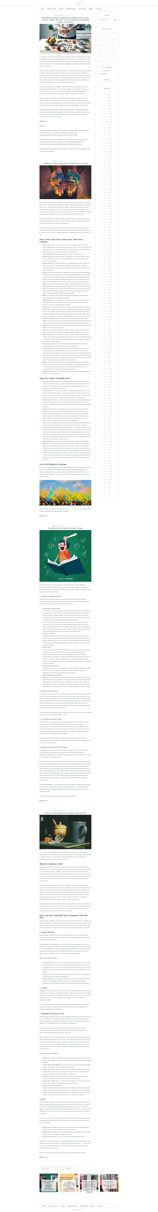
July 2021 (106, 257)
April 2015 (105, 460)
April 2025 (105, 135)
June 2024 (105, 162)
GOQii (79, 2)
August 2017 (106, 384)
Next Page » (68, 1168)
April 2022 (106, 233)
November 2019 (106, 311)
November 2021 (106, 246)
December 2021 (106, 243)
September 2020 (106, 284)
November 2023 (106, 181)
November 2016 (106, 409)
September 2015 (106, 447)
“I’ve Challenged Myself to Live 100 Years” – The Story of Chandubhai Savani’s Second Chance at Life (69, 1186)
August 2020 (106, 287)
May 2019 (106, 327)
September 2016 (106, 414)
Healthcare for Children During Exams (65, 528)
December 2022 (106, 211)
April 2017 (106, 395)
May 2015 (106, 457)
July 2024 (106, 159)
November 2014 (106, 474)
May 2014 (106, 490)
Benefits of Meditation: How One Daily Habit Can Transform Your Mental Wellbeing (107, 56)
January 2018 (106, 371)
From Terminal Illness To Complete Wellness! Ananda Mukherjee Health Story (49, 1185)
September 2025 (106, 121)
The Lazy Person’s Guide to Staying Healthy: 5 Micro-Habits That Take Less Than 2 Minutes (107, 40)
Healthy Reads (73, 509)
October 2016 (106, 411)
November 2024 (106, 149)
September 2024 (106, 154)
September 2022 (106, 219)
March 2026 (106, 105)
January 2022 (106, 241)
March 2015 (106, 463)
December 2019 (106, 308)
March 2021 (106, 268)
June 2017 (106, 390)
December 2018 (106, 341)
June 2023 (106, 195)
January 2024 (106, 176)
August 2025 (106, 124)
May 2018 (106, 360)
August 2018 (106, 352)
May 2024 (105, 165)
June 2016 (106, 422)
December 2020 (106, 276)
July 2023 (106, 192)
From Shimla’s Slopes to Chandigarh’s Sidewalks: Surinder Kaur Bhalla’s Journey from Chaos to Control (89, 1187)
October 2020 (106, 281)
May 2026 (105, 100)
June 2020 (106, 292)
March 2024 (106, 170)
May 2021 (106, 262)
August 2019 (106, 319)
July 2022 (106, 224)
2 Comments (75, 810)
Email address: (107, 70)
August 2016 (106, 417)
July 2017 (106, 387)
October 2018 (106, 346)
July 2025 (106, 127)
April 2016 (105, 428)
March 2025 (106, 138)
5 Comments (76, 525)
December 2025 (106, 113)
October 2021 (106, 249)
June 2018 (106, 357)
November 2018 (106, 344)
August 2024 (106, 157)
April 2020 (106, 298)
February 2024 (105, 173)
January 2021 (106, 273)
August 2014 (106, 482)
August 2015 (106, 449)
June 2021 (106, 260)
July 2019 (106, 322)
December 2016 (106, 406)
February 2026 (105, 108)
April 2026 (105, 102)
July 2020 (106, 289)
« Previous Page (45, 1168)
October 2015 (106, 444)
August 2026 (106, 92)
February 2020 (106, 303)
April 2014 (106, 493)
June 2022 (106, 227)
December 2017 (106, 373)
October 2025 (106, 119)
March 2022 (106, 235)
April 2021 (105, 265)
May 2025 (106, 132)
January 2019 (106, 338)
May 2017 (106, 392)
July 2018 (106, 354)
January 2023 (106, 208)
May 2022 (106, 230)
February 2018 (106, 368)
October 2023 (106, 184)
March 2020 (106, 300)
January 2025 (106, 143)
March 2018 (106, 365)
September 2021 (106, 251)
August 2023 (106, 189)
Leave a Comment (71, 15)
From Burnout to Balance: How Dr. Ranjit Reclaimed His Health (109, 1184)
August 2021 (106, 254)
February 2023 (105, 205)
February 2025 (105, 140)
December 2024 (106, 146)
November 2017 (106, 376)
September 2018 (106, 349)
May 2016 (106, 425)
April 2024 (105, 167)
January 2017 (106, 403)
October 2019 (106, 314)
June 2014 (106, 487)
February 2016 (106, 433)
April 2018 (105, 363)
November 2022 (106, 214)
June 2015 (106, 455)
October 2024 (106, 151)
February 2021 (106, 270)
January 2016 (106, 436)
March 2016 (106, 430)
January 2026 (106, 111)
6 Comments (75, 161)
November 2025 (106, 116)
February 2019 (106, 335)
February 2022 (105, 238)
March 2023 (106, 203)
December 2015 (106, 438)
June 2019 (106, 325)
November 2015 (106, 441)
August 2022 (106, 222)
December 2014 (106, 471)
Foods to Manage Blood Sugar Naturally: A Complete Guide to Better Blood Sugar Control (107, 34)
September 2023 (106, 186)
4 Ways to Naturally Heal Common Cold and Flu (65, 813)
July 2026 (106, 94)
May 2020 (106, 295)
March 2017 (106, 398)
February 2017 (106, 400)
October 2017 (106, 379)
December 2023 (106, 178)
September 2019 (106, 316)
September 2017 (106, 382)
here (70, 511)
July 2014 (106, 484)
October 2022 (106, 216)
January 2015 (106, 468)
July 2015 (106, 452)
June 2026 (105, 97)
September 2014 (106, 479)
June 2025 (106, 130)
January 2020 (106, 306)
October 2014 (106, 476)
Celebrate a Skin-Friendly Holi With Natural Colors (65, 163)
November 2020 (106, 279)
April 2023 (106, 200)
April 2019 (106, 330)
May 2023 (105, 197)
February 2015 (106, 466)
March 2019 (106, 333)
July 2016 (106, 419)
